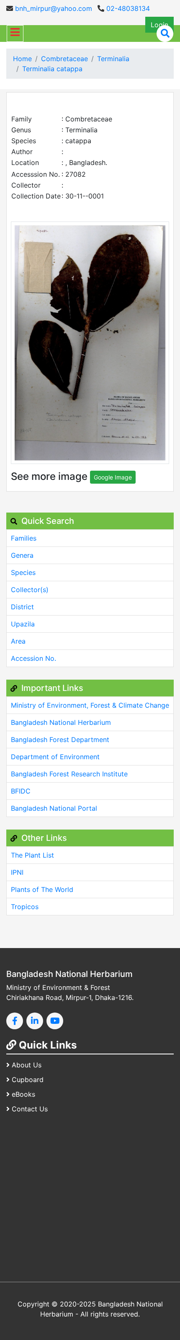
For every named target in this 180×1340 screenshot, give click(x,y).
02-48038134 (127, 8)
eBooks (23, 1094)
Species (23, 572)
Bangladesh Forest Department (60, 739)
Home (22, 58)
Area (18, 641)
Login (159, 25)
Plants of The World (42, 889)
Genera (22, 555)
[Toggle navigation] (15, 33)
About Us (26, 1065)
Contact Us (30, 1109)
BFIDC (21, 791)
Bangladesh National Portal (54, 808)
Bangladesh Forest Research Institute (69, 774)
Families (23, 538)
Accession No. (33, 658)
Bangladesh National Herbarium (61, 722)
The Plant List (32, 855)
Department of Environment (55, 756)
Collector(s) (30, 589)
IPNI (17, 872)
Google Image (113, 477)
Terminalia (113, 58)
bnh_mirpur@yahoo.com (52, 8)
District (22, 607)
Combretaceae (64, 58)
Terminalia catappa (52, 68)
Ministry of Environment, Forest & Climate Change (90, 705)
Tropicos (25, 906)
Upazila (23, 624)
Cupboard (28, 1079)
